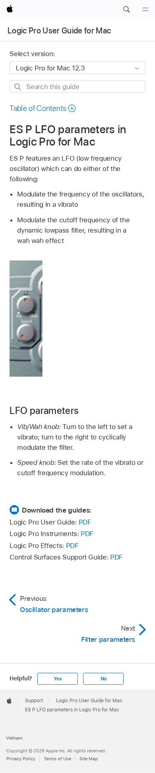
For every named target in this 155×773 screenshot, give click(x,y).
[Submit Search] (18, 87)
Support (34, 700)
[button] (126, 9)
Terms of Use (57, 758)
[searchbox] (77, 86)
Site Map (88, 758)
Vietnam (14, 738)
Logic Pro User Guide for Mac (59, 30)
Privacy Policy (20, 758)
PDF (85, 522)
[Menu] (145, 9)
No (104, 679)
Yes (58, 679)
